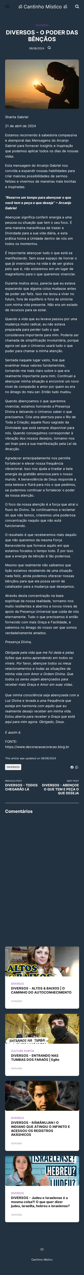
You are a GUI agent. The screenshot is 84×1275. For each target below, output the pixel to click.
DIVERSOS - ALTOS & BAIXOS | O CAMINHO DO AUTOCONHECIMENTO (41, 990)
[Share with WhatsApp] (76, 766)
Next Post (60, 787)
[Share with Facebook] (72, 766)
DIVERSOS (42, 25)
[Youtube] (42, 1249)
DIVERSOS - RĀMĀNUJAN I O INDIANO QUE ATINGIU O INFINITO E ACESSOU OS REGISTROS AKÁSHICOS (40, 1129)
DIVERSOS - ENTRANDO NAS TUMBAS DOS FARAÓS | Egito (35, 1058)
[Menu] (7, 6)
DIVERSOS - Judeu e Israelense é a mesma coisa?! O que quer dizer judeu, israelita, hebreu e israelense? (40, 1202)
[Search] (77, 6)
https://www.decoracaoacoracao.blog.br (37, 747)
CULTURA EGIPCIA (22, 1050)
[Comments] (49, 48)
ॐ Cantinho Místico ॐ (42, 7)
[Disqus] (42, 868)
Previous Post (21, 785)
